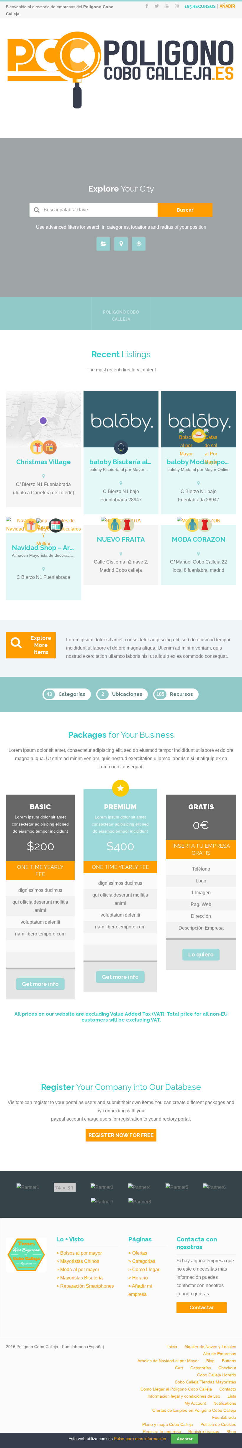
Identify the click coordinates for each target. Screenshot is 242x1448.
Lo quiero (201, 954)
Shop (231, 1431)
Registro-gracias (203, 1431)
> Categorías (141, 1261)
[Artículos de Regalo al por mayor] (37, 447)
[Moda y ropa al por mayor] (115, 525)
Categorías (200, 1367)
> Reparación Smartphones (85, 1286)
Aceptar (184, 1439)
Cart (179, 1367)
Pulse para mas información (140, 1438)
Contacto (227, 1389)
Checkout (227, 1367)
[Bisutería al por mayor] (121, 447)
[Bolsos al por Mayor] (186, 443)
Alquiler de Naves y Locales (210, 1346)
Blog (210, 1360)
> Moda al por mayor (77, 1269)
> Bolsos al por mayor (79, 1253)
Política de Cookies (218, 1424)
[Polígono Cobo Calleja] (121, 70)
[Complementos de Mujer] (199, 436)
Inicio (172, 1346)
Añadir (227, 6)
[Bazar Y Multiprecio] (43, 533)
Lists (232, 1396)
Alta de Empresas (219, 1353)
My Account (195, 1403)
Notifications (224, 1403)
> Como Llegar (143, 1269)
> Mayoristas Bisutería (79, 1277)
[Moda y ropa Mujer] (127, 525)
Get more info (40, 984)
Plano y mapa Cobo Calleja (167, 1424)
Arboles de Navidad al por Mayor (168, 1360)
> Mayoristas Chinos (77, 1261)
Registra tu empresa (162, 1431)
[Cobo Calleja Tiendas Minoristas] (56, 525)
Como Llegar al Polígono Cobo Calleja (176, 1389)
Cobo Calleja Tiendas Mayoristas (205, 1382)
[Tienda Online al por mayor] (49, 447)
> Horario (138, 1277)
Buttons (229, 1360)
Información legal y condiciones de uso (184, 1396)
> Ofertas (137, 1253)
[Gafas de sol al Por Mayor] (211, 447)
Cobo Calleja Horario (216, 1375)
